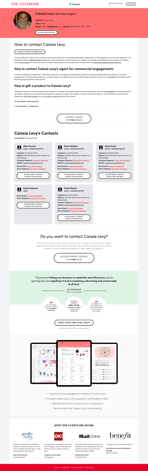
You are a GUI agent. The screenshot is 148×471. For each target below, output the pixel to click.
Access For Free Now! (40, 160)
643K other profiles (31, 96)
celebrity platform (35, 60)
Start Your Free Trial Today (74, 322)
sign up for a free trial (52, 96)
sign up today (25, 62)
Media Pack (65, 467)
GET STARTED (131, 4)
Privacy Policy (89, 467)
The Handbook (109, 91)
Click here (111, 77)
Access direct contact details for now (33, 175)
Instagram (76, 26)
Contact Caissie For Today (30, 52)
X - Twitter (87, 26)
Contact (57, 467)
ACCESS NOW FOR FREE (46, 32)
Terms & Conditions (77, 467)
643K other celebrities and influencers (107, 62)
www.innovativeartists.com (33, 163)
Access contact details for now (74, 258)
